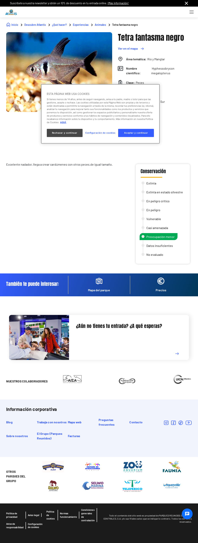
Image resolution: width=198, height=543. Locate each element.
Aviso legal (33, 515)
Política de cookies (50, 515)
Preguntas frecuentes (106, 422)
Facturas (74, 436)
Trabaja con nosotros (52, 422)
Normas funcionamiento (68, 515)
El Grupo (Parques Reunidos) (49, 436)
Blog (9, 422)
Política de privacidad (11, 515)
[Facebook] (173, 422)
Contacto (136, 422)
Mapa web (75, 422)
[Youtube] (189, 422)
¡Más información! (118, 3)
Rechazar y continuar (64, 132)
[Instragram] (166, 422)
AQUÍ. (63, 122)
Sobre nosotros (17, 436)
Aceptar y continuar (136, 132)
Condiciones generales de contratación (88, 515)
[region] (100, 114)
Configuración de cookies (35, 525)
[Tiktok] (180, 422)
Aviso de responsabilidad (15, 525)
